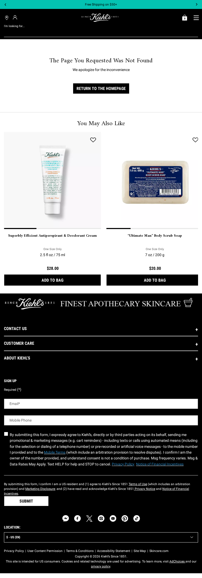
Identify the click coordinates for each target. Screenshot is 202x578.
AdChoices (177, 561)
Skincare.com (159, 551)
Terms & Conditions (80, 551)
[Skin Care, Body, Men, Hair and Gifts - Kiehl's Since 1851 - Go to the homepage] (100, 17)
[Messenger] (66, 518)
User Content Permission (45, 551)
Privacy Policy (14, 551)
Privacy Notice (144, 489)
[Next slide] (197, 5)
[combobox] (97, 31)
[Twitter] (89, 518)
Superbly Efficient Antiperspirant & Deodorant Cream (52, 236)
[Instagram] (101, 518)
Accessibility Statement (113, 551)
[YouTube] (113, 518)
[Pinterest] (125, 518)
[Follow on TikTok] (137, 518)
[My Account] (15, 17)
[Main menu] (196, 17)
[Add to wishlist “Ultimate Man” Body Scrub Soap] (195, 140)
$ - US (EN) (13, 537)
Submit (26, 501)
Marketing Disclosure (40, 489)
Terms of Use (138, 484)
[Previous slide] (5, 5)
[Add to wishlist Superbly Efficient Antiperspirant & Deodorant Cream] (93, 140)
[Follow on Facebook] (77, 518)
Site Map (140, 551)
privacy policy (100, 566)
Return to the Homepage (101, 88)
